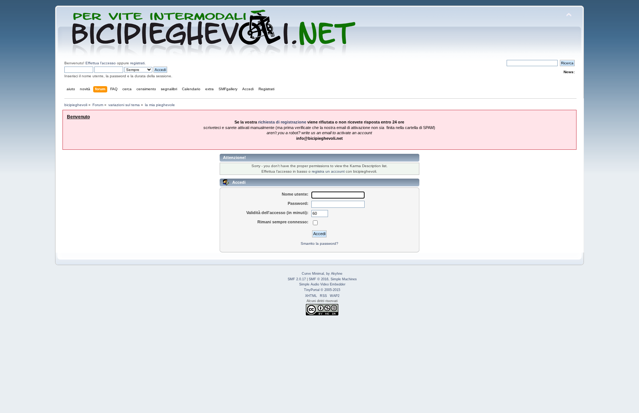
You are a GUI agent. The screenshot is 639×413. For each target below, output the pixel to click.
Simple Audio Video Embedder (322, 284)
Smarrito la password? (319, 243)
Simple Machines (344, 279)
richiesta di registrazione (282, 122)
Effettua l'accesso (100, 63)
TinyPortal (312, 290)
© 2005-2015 (330, 290)
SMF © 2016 (318, 279)
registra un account (328, 171)
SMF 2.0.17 (297, 279)
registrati (137, 63)
